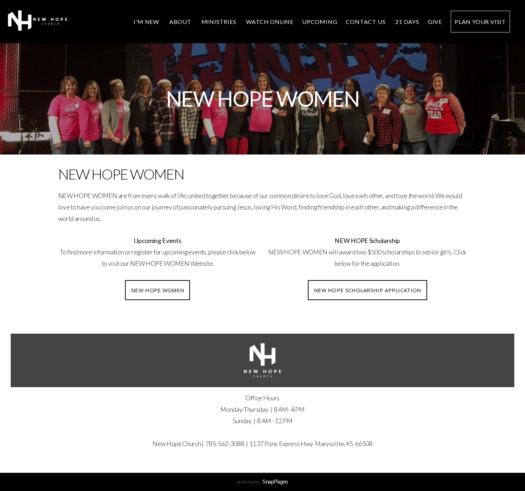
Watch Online (270, 21)
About (181, 21)
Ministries (219, 21)
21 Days (407, 21)
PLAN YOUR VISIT (480, 21)
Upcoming (319, 21)
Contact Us (366, 21)
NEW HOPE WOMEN (157, 290)
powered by (262, 482)
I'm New (147, 21)
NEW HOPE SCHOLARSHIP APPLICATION (367, 290)
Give (435, 21)
